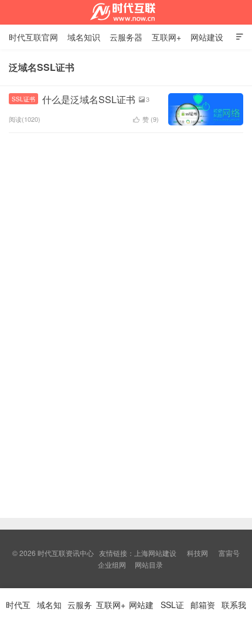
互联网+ (166, 37)
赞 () (146, 119)
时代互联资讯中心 (126, 12)
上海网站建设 (155, 553)
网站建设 (206, 37)
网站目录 (149, 564)
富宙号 (229, 553)
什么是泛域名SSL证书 (88, 99)
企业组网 (112, 564)
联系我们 (234, 610)
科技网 (197, 553)
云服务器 (126, 37)
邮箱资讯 (202, 610)
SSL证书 (23, 99)
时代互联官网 (33, 37)
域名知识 (83, 37)
